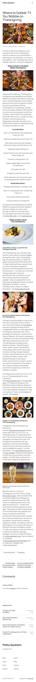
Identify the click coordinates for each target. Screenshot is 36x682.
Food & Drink (21, 46)
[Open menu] (32, 3)
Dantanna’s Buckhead (17, 430)
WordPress (30, 678)
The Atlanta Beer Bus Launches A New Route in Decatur (9, 565)
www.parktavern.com (13, 536)
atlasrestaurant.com (22, 289)
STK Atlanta (27, 325)
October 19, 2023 (31, 625)
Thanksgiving (20, 552)
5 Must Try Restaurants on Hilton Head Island (15, 633)
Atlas (29, 255)
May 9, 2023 (31, 633)
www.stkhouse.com (13, 381)
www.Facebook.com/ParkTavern (16, 541)
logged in (13, 588)
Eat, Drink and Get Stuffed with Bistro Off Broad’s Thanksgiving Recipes (25, 565)
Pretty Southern (8, 3)
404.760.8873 (10, 453)
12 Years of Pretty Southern (9, 611)
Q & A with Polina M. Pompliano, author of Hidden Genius (14, 626)
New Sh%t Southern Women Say (10, 618)
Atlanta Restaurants (9, 552)
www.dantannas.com (22, 450)
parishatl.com (27, 216)
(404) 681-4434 (11, 216)
